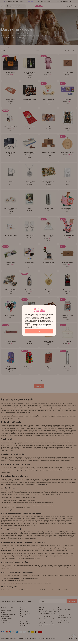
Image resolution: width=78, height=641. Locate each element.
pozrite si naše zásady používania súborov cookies (37, 326)
